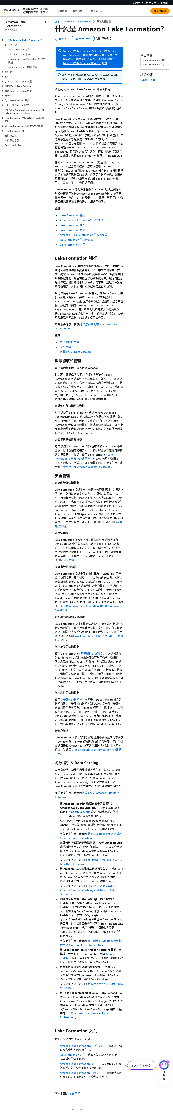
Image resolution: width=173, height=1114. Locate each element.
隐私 (72, 1109)
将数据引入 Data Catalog (75, 352)
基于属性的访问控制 (93, 653)
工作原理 (74, 1093)
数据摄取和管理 (69, 342)
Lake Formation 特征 (72, 215)
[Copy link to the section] (52, 258)
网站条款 (81, 1109)
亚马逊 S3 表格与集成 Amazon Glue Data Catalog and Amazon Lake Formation (88, 890)
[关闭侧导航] (45, 22)
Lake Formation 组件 (72, 225)
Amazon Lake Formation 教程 (78, 1063)
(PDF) (105, 63)
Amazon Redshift (79, 811)
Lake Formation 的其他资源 (76, 239)
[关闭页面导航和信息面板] (166, 50)
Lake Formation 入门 (72, 244)
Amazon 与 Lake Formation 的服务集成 (83, 235)
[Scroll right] (105, 11)
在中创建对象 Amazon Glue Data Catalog (85, 466)
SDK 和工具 (146, 79)
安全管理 (65, 347)
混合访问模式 (66, 560)
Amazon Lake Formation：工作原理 (81, 220)
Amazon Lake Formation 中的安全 (80, 1072)
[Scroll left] (55, 11)
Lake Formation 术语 (72, 230)
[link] (104, 21)
